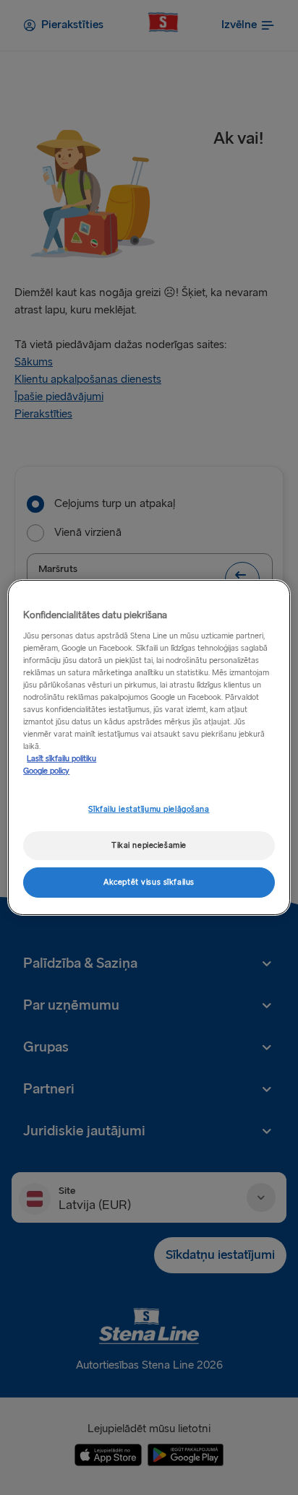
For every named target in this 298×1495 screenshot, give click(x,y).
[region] (148, 747)
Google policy (46, 771)
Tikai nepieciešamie (149, 845)
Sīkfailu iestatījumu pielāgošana (148, 809)
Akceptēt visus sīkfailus (149, 882)
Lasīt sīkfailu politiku (61, 758)
